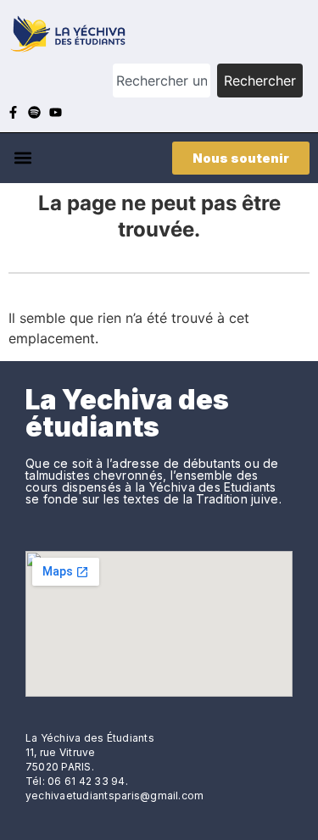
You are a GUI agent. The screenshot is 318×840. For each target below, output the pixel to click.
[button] (22, 158)
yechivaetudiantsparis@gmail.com (114, 795)
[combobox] (161, 80)
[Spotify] (34, 112)
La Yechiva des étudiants (127, 413)
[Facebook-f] (13, 112)
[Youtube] (55, 112)
